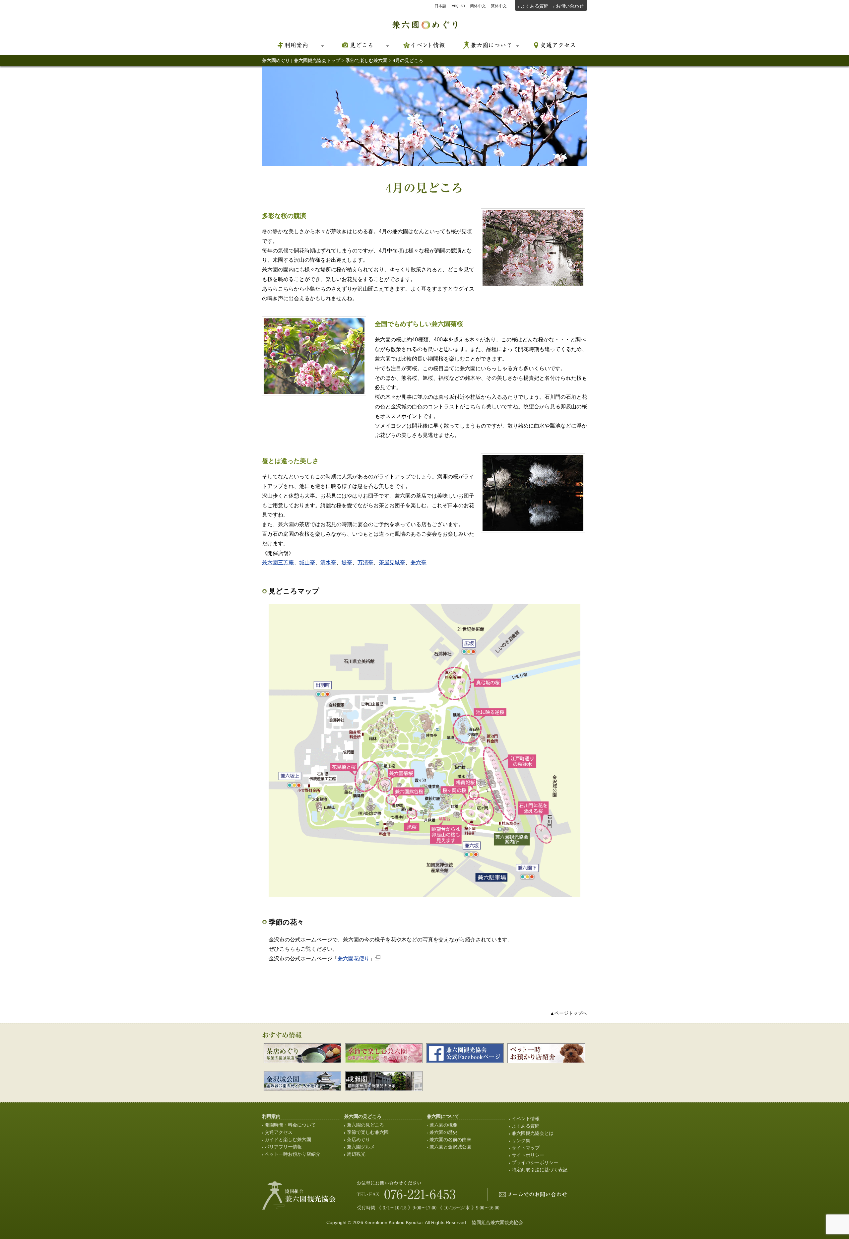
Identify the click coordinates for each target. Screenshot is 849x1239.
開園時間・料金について (290, 1125)
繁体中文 (499, 6)
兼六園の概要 (443, 1125)
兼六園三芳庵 (278, 562)
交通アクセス (279, 1132)
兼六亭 (418, 562)
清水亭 (328, 562)
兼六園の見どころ (365, 1125)
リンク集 (521, 1140)
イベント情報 (526, 1118)
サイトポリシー (528, 1155)
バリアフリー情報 (283, 1146)
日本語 (440, 6)
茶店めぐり (358, 1139)
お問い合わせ (570, 6)
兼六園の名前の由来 (450, 1139)
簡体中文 (478, 6)
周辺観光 (356, 1154)
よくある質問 (535, 6)
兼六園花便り (353, 958)
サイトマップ (526, 1147)
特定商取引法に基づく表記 (539, 1169)
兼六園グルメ (361, 1146)
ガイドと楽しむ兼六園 (288, 1139)
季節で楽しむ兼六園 (368, 1132)
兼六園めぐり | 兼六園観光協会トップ (301, 60)
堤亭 (347, 562)
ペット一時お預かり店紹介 (292, 1154)
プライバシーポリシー (535, 1162)
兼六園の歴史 (443, 1132)
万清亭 (365, 562)
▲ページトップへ (568, 1013)
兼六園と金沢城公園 (450, 1146)
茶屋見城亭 (392, 562)
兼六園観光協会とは (533, 1133)
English (458, 5)
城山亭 (307, 562)
